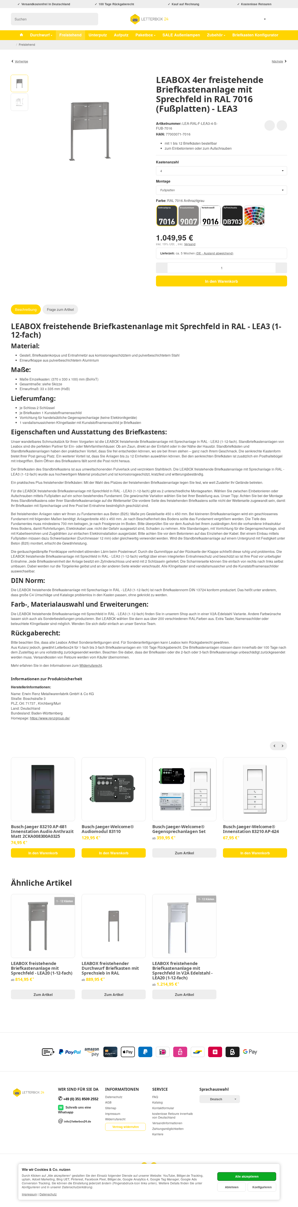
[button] (19, 83)
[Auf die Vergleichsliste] (282, 125)
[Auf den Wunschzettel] (269, 125)
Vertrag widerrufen (125, 1127)
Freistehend (70, 34)
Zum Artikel (184, 852)
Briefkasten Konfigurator (255, 34)
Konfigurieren (262, 1187)
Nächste (277, 61)
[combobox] (221, 170)
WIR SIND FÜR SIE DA (78, 1089)
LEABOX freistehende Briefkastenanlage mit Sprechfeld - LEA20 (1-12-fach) (41, 968)
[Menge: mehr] (281, 267)
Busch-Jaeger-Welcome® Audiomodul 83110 (108, 829)
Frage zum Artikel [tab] (60, 309)
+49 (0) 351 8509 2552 (80, 1099)
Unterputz (98, 34)
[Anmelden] (272, 19)
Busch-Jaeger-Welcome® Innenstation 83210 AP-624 (251, 829)
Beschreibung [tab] (26, 309)
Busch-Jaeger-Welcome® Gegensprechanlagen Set (179, 829)
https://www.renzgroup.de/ (50, 718)
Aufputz (121, 34)
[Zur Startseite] (149, 19)
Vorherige (21, 61)
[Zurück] (274, 745)
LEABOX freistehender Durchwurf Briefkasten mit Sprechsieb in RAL (110, 968)
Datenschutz (48, 1194)
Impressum (29, 1194)
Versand (189, 244)
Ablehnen (231, 1187)
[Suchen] (92, 19)
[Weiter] (282, 745)
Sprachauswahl (213, 1089)
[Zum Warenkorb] (283, 19)
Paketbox (144, 34)
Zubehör (215, 34)
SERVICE (160, 1089)
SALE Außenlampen (181, 34)
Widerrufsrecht (90, 665)
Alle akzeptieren (247, 1176)
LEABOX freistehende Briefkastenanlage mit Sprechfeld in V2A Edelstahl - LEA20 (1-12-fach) (182, 970)
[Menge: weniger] (162, 267)
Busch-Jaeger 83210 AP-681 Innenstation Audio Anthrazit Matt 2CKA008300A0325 (42, 831)
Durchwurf (40, 34)
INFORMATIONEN (122, 1089)
